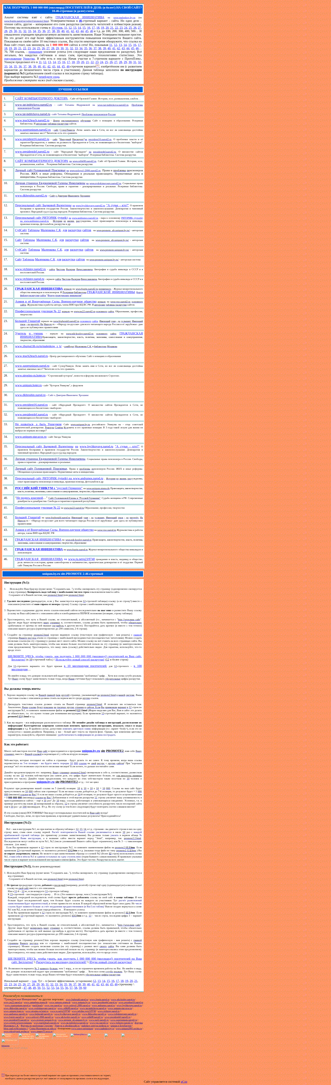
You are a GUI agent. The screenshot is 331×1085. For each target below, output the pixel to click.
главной (138, 634)
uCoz (184, 1081)
